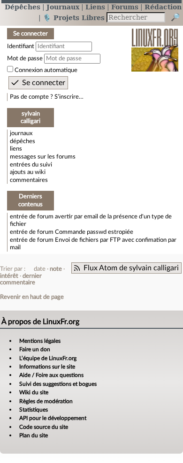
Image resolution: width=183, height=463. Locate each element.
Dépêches (22, 7)
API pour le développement (52, 418)
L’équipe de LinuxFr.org (47, 358)
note (56, 269)
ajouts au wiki (28, 172)
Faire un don (34, 349)
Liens (95, 7)
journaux (21, 133)
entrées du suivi (31, 164)
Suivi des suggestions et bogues (58, 384)
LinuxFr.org (155, 43)
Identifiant (20, 46)
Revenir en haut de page (32, 297)
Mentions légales (40, 341)
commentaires (29, 180)
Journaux (62, 7)
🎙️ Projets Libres (74, 18)
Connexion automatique (46, 70)
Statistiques (33, 409)
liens (16, 149)
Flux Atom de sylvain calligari (131, 268)
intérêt (9, 276)
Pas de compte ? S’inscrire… (47, 97)
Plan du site (33, 435)
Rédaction (163, 7)
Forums (124, 7)
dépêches (22, 141)
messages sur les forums (43, 156)
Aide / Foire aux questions (51, 375)
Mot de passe (25, 58)
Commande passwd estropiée (94, 232)
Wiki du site (33, 392)
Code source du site (43, 427)
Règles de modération (46, 401)
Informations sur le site (47, 366)
